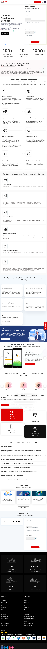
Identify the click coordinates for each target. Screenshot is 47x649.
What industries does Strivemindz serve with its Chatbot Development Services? (21, 455)
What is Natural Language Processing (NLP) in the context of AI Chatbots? (19, 471)
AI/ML (2, 604)
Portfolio (25, 605)
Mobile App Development (29, 618)
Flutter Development (4, 620)
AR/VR (2, 605)
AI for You (2, 609)
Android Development (5, 626)
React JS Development (5, 623)
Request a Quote (37, 2)
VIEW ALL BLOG (24, 507)
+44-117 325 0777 (35, 567)
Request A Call (45, 325)
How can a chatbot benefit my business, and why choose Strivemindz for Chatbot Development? (21, 451)
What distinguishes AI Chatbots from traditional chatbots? (15, 467)
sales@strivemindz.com (11, 571)
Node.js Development (5, 621)
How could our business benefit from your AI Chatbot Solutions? (17, 459)
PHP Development (4, 616)
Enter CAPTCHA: (28, 29)
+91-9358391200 (12, 567)
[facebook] (2, 647)
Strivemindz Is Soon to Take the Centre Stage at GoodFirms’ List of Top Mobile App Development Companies (7, 500)
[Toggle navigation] (45, 2)
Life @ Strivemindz (27, 604)
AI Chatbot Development (5, 610)
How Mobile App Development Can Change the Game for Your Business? (39, 499)
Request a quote (5, 338)
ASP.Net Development (5, 618)
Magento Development (28, 623)
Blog (25, 609)
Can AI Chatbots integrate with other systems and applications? (17, 463)
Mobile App (3, 598)
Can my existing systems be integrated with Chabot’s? (14, 479)
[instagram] (10, 647)
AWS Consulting (4, 607)
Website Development (28, 620)
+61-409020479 (12, 587)
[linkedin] (4, 647)
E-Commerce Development (29, 616)
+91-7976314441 (11, 569)
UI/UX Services (27, 621)
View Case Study (5, 33)
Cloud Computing (4, 602)
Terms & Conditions (33, 643)
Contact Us (26, 607)
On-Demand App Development (30, 626)
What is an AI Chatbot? (6, 446)
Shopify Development (28, 625)
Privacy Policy (26, 643)
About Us (26, 598)
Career (25, 600)
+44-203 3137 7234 (35, 569)
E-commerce (3, 600)
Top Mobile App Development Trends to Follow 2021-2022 (23, 499)
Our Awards (26, 602)
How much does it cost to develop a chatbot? (12, 475)
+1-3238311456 (35, 587)
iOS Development (4, 625)
